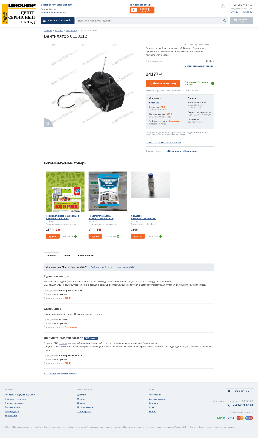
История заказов (85, 407)
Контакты (247, 12)
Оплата (81, 399)
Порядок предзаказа (15, 403)
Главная (48, 30)
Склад (152, 407)
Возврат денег (12, 411)
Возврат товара (12, 407)
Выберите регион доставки (54, 12)
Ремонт (152, 411)
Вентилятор (71, 30)
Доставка (81, 395)
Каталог (59, 30)
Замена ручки (84, 411)
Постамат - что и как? (15, 399)
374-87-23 (242, 5)
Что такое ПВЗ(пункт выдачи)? (20, 395)
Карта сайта (11, 415)
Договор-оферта (157, 399)
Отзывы (234, 12)
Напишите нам (241, 391)
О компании (155, 395)
